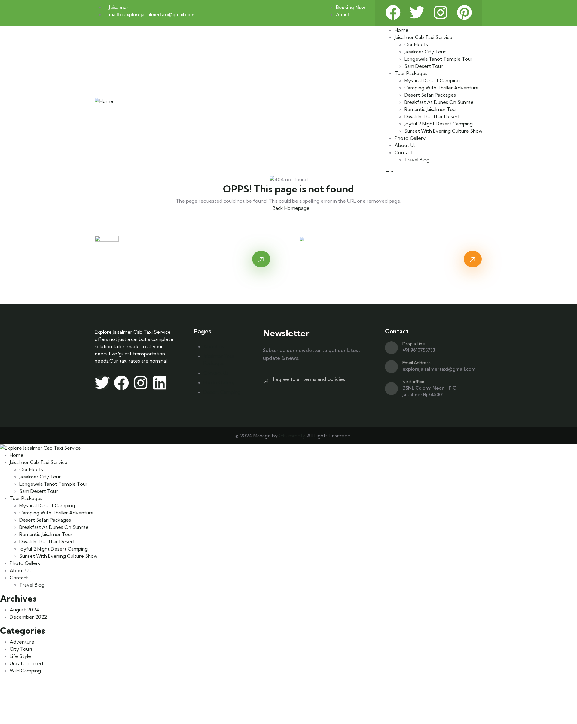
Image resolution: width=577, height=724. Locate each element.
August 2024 (24, 610)
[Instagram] (440, 12)
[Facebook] (393, 12)
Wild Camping (25, 671)
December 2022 (28, 617)
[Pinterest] (464, 12)
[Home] (104, 101)
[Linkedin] (159, 382)
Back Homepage (290, 208)
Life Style (20, 656)
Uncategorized (26, 663)
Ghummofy (292, 436)
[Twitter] (416, 12)
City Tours (21, 649)
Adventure (22, 642)
